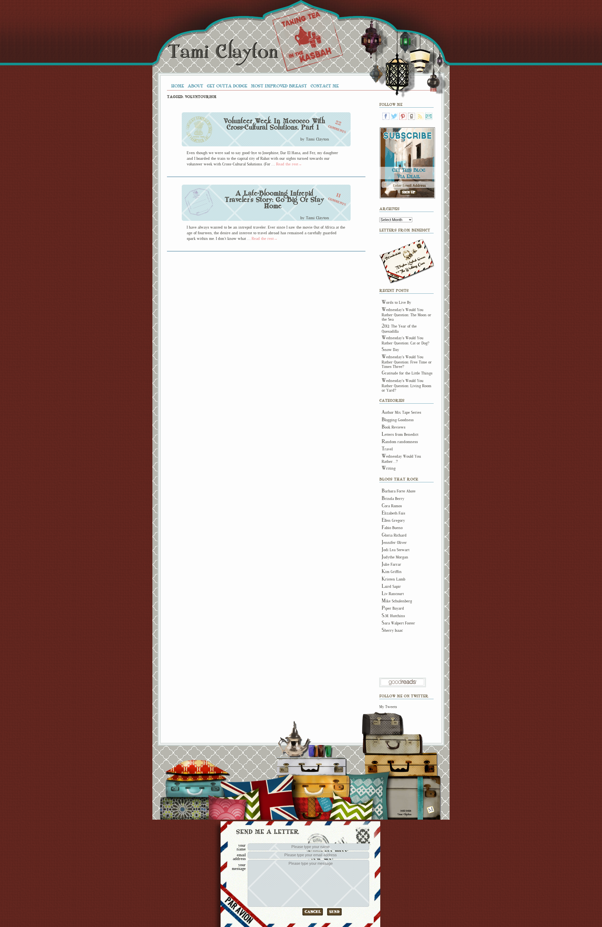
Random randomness (400, 442)
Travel (387, 449)
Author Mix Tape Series (401, 412)
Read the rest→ (289, 164)
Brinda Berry (393, 498)
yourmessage (239, 867)
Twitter (394, 116)
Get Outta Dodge (227, 85)
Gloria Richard (394, 535)
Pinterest (402, 116)
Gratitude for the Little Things (407, 373)
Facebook (385, 116)
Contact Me (325, 85)
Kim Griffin (392, 571)
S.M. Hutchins (393, 616)
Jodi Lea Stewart (395, 550)
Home (177, 85)
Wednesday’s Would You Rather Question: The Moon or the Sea (406, 315)
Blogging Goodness (398, 420)
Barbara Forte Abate (399, 491)
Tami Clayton (222, 52)
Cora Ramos (392, 506)
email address (239, 857)
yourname (241, 847)
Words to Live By (396, 302)
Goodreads (411, 116)
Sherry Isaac (392, 630)
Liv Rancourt (393, 594)
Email (428, 116)
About (195, 85)
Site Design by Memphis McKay (431, 810)
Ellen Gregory (393, 520)
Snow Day (390, 349)
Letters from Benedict (407, 261)
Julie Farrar (391, 564)
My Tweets (388, 707)
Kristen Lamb (393, 579)
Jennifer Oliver (394, 542)
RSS (420, 116)
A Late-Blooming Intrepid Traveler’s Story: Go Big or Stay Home (274, 199)
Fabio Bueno (392, 528)
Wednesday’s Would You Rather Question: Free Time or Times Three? (407, 362)
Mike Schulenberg (397, 601)
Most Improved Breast (279, 85)
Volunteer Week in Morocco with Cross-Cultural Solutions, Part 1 (274, 124)
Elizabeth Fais (393, 513)
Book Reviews (393, 427)
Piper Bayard (393, 608)
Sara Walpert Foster (398, 623)
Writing (389, 468)
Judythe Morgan (395, 557)
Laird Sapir (391, 586)
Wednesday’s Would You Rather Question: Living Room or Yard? (406, 385)
